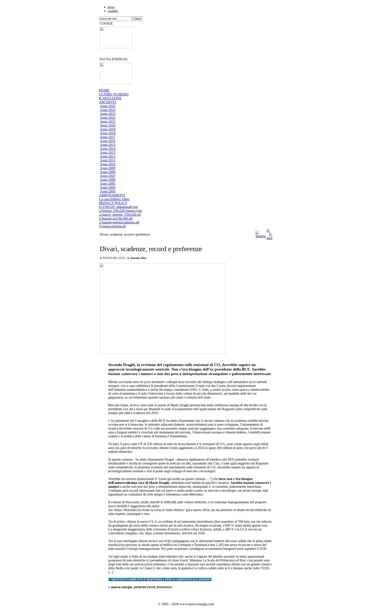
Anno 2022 (107, 117)
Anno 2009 (107, 168)
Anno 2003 (107, 191)
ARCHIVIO (107, 102)
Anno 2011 (107, 160)
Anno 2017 (107, 137)
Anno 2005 (107, 183)
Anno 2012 (107, 156)
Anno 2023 (107, 114)
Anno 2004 (107, 187)
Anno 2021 (107, 121)
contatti (113, 11)
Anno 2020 (107, 125)
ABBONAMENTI (112, 195)
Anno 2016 (107, 141)
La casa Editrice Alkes (114, 199)
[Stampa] (261, 233)
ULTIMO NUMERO (114, 94)
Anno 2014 (107, 148)
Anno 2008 (107, 172)
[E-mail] (269, 233)
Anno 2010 (107, 164)
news (111, 7)
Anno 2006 (107, 179)
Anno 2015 (107, 145)
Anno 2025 (107, 106)
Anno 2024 (107, 110)
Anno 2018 (107, 133)
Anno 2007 (107, 176)
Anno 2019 (107, 129)
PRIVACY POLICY (113, 203)
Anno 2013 (107, 152)
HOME (104, 90)
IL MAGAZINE (110, 98)
